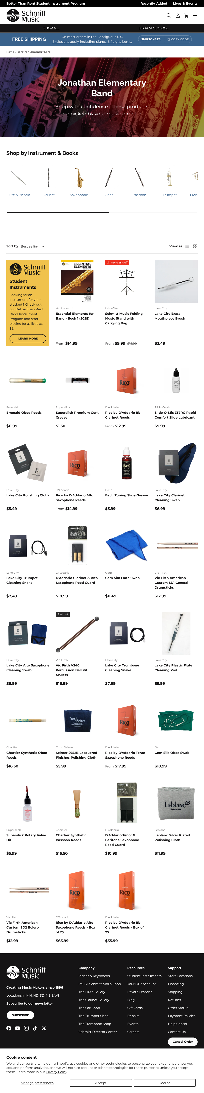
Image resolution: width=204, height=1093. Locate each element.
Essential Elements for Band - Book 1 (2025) (75, 316)
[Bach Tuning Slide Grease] (126, 463)
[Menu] (195, 15)
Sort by (12, 246)
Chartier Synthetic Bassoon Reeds (71, 837)
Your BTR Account (141, 984)
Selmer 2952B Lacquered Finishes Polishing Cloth (76, 755)
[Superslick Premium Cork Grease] (77, 380)
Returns (174, 1000)
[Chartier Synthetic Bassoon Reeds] (77, 803)
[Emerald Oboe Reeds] (27, 380)
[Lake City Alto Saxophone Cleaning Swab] (27, 633)
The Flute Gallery (91, 992)
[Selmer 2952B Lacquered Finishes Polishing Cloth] (77, 720)
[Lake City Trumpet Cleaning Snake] (27, 545)
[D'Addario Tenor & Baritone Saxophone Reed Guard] (126, 803)
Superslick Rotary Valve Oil (26, 837)
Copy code (180, 39)
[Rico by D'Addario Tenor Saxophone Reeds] (126, 720)
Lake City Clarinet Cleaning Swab (170, 497)
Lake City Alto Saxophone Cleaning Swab (27, 667)
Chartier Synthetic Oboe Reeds (26, 755)
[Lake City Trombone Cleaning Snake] (126, 633)
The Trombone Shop (94, 1024)
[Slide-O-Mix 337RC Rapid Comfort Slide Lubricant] (176, 380)
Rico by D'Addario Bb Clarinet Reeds (122, 415)
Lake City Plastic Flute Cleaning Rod (173, 667)
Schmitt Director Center (97, 1032)
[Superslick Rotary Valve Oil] (27, 803)
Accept (101, 1083)
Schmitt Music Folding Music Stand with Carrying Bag (124, 318)
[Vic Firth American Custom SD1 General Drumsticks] (176, 545)
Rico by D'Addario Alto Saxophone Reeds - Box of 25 (75, 927)
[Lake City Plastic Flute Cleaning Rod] (176, 633)
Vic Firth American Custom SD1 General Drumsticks (171, 582)
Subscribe (20, 1015)
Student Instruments (144, 976)
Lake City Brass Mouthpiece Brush (170, 316)
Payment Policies (181, 1016)
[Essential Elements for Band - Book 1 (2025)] (77, 281)
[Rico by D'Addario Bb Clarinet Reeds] (126, 380)
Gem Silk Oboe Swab (172, 753)
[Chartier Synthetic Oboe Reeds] (27, 720)
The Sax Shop (89, 1008)
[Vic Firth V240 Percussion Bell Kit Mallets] (77, 633)
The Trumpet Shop (93, 1016)
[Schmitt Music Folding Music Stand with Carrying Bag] (126, 281)
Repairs (133, 1016)
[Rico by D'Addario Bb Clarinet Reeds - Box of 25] (126, 890)
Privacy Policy (56, 1072)
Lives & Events (185, 3)
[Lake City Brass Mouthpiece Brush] (176, 281)
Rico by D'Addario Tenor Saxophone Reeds (125, 755)
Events (132, 1024)
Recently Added (153, 3)
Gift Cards (135, 1008)
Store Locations (180, 976)
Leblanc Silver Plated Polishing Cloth (172, 837)
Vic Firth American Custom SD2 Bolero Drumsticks (22, 927)
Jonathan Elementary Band (34, 51)
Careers (133, 1032)
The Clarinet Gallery (93, 1000)
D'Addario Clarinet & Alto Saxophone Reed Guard (77, 580)
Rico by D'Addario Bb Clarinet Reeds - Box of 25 (124, 927)
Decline (165, 1083)
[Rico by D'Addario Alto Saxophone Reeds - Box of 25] (77, 890)
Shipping (175, 992)
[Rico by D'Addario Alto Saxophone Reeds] (77, 463)
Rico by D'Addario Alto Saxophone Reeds (74, 497)
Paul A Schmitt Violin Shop (99, 984)
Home (10, 51)
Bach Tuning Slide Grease (126, 495)
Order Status (178, 1008)
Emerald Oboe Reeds (24, 413)
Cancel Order (183, 1041)
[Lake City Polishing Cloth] (27, 463)
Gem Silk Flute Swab (122, 578)
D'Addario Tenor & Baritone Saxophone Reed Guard (122, 840)
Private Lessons (139, 992)
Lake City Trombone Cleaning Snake (122, 667)
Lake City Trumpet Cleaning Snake (22, 580)
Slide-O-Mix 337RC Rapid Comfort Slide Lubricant (175, 415)
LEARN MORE (28, 338)
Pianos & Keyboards (94, 976)
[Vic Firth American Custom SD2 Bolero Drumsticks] (27, 890)
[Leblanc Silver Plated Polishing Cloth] (176, 803)
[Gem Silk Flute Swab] (126, 545)
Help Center (177, 1024)
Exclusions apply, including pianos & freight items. (92, 42)
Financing (176, 984)
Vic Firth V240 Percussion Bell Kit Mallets (71, 670)
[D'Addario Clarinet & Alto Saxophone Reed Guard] (77, 545)
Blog (131, 1000)
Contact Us (177, 1032)
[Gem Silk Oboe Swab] (176, 720)
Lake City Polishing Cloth (27, 495)
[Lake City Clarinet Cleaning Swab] (176, 463)
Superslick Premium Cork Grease (77, 415)
